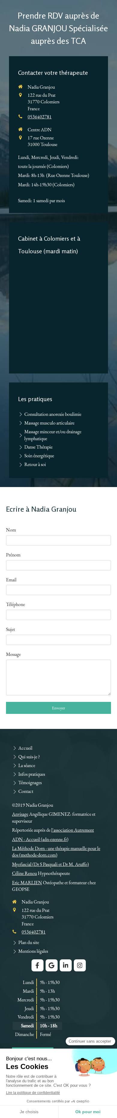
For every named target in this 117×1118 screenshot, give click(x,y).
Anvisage (20, 814)
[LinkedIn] (66, 965)
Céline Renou (24, 873)
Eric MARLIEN (27, 882)
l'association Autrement (72, 830)
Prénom (13, 555)
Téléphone (15, 604)
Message (13, 654)
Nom (11, 530)
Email (11, 580)
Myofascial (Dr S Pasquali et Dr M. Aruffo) (50, 864)
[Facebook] (38, 965)
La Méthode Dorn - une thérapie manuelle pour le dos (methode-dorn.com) (56, 851)
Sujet (10, 629)
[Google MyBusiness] (52, 965)
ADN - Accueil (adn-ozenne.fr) (40, 839)
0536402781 (40, 117)
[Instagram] (80, 965)
